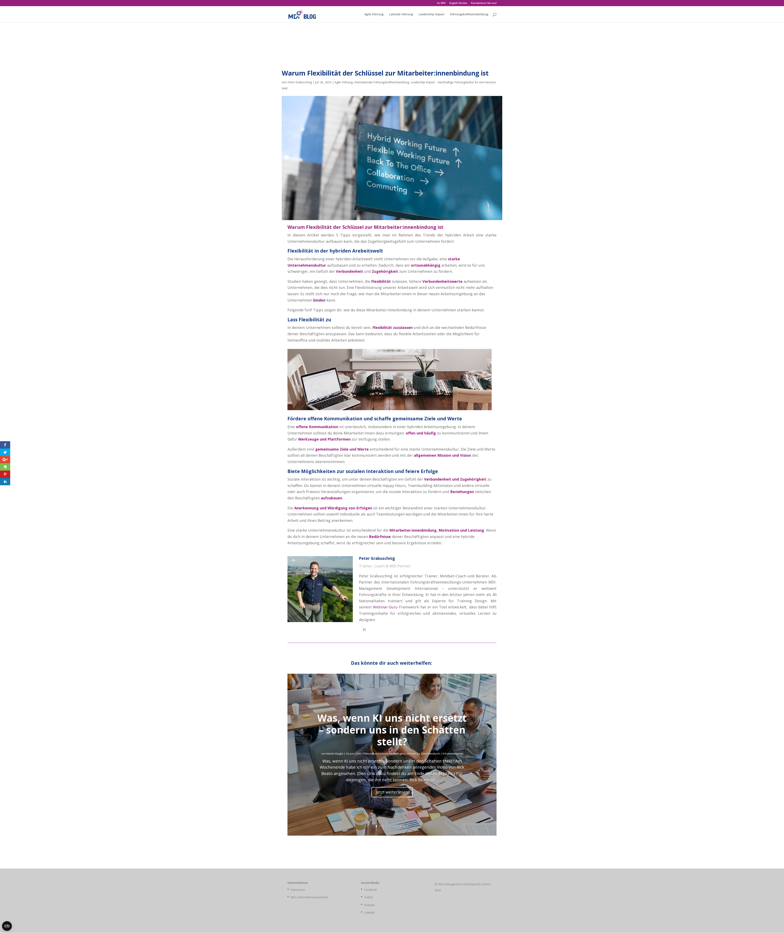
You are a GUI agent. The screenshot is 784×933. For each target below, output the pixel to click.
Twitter (368, 897)
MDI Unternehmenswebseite (309, 897)
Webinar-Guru (385, 607)
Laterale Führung (401, 14)
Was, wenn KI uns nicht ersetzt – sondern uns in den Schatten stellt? (392, 729)
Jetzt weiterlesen (392, 792)
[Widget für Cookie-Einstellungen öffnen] (7, 926)
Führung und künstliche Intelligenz (384, 753)
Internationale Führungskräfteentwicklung (381, 82)
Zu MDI (441, 3)
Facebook (370, 890)
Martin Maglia (334, 753)
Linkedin (369, 912)
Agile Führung (374, 14)
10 (407, 826)
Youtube (369, 905)
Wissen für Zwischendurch (423, 753)
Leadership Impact (431, 14)
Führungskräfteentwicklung (469, 14)
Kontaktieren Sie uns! (484, 3)
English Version (458, 3)
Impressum (297, 890)
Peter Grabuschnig (299, 82)
